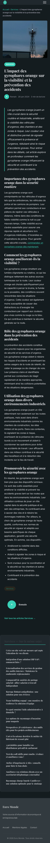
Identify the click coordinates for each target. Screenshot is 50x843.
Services (14, 9)
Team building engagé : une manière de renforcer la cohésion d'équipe (24, 702)
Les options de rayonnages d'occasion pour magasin (23, 720)
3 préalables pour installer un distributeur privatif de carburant (21, 746)
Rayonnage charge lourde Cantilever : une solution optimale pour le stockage (24, 782)
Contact (33, 827)
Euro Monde (11, 807)
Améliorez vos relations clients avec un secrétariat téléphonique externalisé (24, 773)
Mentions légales (19, 827)
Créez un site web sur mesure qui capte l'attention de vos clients (24, 652)
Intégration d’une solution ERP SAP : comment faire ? (23, 661)
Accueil (6, 9)
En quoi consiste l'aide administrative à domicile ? (24, 711)
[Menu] (44, 2)
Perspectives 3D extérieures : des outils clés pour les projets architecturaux (24, 728)
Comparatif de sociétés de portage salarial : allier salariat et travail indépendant (22, 683)
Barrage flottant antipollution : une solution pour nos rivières (22, 693)
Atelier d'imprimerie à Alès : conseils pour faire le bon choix (23, 764)
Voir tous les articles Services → (19, 618)
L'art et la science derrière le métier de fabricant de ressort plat (24, 737)
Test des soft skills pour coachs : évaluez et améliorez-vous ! (24, 755)
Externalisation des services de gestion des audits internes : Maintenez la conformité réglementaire (24, 671)
